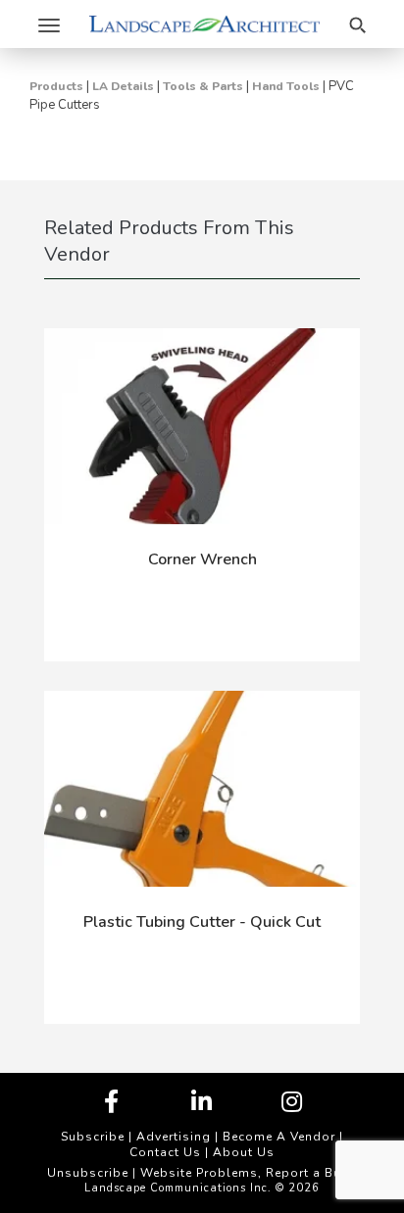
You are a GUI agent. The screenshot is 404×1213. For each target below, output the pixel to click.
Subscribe (93, 1136)
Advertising (173, 1136)
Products (56, 86)
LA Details (123, 86)
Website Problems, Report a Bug (245, 1173)
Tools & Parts (203, 86)
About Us (244, 1152)
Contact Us (165, 1152)
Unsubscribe (87, 1173)
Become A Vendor (279, 1136)
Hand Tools (286, 86)
